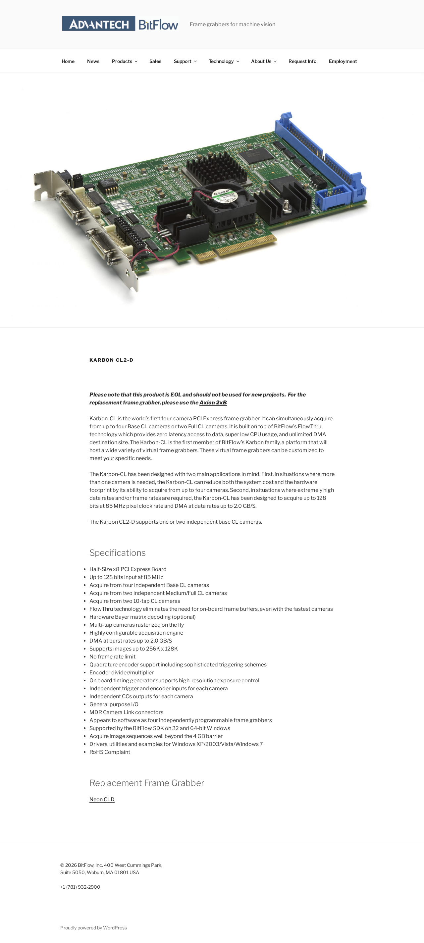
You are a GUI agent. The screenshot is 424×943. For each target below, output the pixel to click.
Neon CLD (102, 799)
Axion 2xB (213, 402)
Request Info (302, 61)
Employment (343, 61)
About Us (261, 61)
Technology (221, 61)
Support (182, 61)
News (93, 61)
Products (122, 61)
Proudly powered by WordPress (93, 927)
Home (68, 61)
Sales (155, 61)
